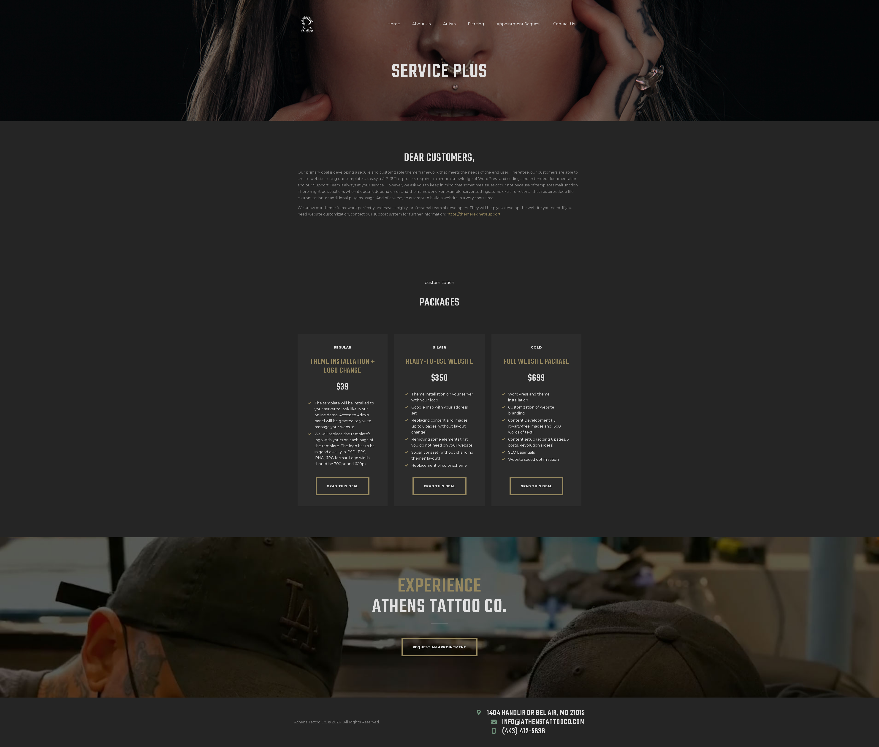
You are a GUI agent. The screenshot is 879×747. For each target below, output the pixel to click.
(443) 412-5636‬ (523, 731)
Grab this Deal (342, 486)
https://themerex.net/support (474, 214)
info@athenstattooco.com (543, 722)
